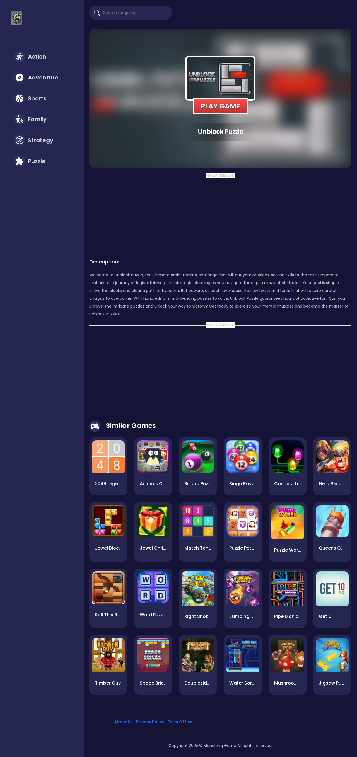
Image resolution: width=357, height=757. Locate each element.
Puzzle (36, 161)
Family (37, 119)
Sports (37, 98)
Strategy (40, 140)
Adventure (43, 77)
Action (37, 57)
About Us (123, 722)
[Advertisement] (220, 215)
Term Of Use (180, 722)
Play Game (220, 106)
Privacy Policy (150, 722)
